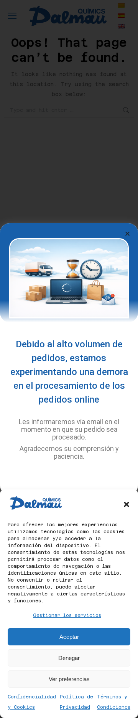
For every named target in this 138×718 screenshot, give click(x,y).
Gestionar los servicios (67, 615)
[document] (69, 359)
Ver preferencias (69, 679)
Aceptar (69, 636)
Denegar (69, 658)
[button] (126, 504)
